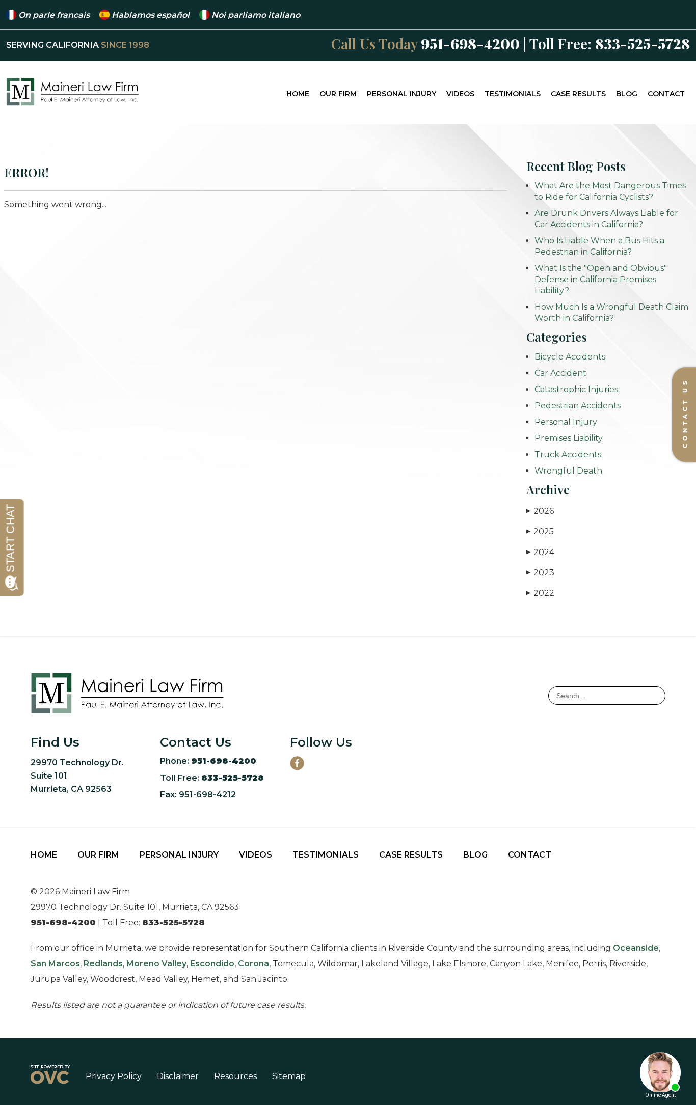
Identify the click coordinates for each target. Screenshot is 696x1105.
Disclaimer (178, 1076)
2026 (540, 511)
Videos (460, 93)
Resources (235, 1076)
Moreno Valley (156, 964)
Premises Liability (568, 438)
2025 (540, 531)
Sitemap (289, 1076)
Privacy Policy (114, 1076)
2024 (540, 552)
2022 (540, 593)
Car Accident (560, 373)
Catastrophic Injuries (576, 389)
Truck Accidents (567, 454)
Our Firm (338, 93)
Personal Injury (401, 93)
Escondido (212, 964)
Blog (626, 93)
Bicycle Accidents (569, 357)
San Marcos (55, 964)
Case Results (578, 93)
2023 (540, 572)
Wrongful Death (568, 471)
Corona (253, 964)
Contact (666, 93)
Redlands (103, 964)
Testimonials (513, 93)
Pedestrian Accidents (577, 405)
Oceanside (636, 948)
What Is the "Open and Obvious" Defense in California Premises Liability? (600, 279)
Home (297, 93)
